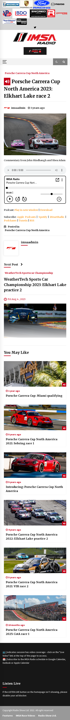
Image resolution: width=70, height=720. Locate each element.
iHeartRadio (57, 217)
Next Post (11, 264)
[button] (56, 61)
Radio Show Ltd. (47, 715)
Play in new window (26, 210)
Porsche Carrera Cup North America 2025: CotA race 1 (31, 632)
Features (8, 715)
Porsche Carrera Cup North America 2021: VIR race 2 (31, 584)
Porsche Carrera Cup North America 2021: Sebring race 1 (31, 441)
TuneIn (23, 220)
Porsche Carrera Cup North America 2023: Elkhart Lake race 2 (32, 88)
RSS (32, 220)
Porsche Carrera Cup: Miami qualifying (34, 395)
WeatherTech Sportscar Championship (29, 272)
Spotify (43, 217)
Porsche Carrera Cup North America (27, 73)
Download (46, 210)
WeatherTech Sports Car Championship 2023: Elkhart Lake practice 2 (35, 284)
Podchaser (10, 220)
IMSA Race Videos (25, 715)
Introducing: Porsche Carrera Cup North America (34, 489)
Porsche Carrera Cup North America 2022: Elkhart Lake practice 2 (31, 536)
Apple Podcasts (26, 217)
